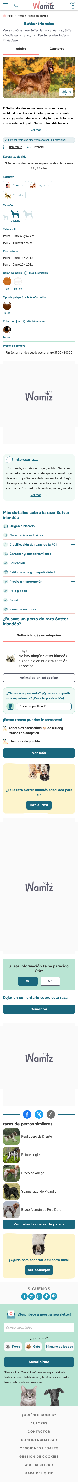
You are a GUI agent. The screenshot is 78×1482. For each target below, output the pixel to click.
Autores (39, 1423)
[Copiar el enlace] (51, 1114)
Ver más (39, 753)
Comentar (39, 1009)
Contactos (39, 1432)
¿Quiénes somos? (39, 1415)
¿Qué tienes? (39, 1338)
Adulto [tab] (21, 49)
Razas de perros (37, 15)
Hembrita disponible (25, 741)
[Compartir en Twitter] (39, 1114)
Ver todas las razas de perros (39, 1224)
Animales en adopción (39, 677)
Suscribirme (39, 1362)
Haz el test (39, 805)
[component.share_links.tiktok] (46, 1296)
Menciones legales (39, 1448)
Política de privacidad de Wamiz (22, 1377)
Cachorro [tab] (57, 49)
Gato (36, 1346)
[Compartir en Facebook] (27, 1114)
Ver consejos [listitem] (39, 1270)
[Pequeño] (5, 219)
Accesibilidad (39, 1465)
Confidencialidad (39, 1440)
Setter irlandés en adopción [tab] (39, 635)
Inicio (10, 15)
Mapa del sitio (39, 1473)
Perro (20, 15)
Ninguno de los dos (59, 1346)
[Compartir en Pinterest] (54, 1296)
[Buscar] (16, 5)
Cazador (18, 195)
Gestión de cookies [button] (39, 1457)
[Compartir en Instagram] (39, 1296)
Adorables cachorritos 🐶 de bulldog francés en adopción (36, 730)
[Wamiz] (46, 5)
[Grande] (28, 216)
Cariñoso (18, 185)
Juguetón (44, 185)
